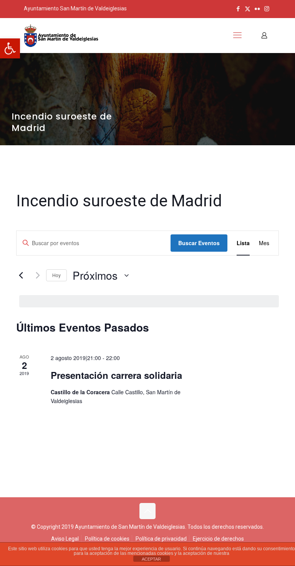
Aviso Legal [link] (65, 539)
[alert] (149, 301)
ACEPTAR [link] (151, 559)
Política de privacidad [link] (161, 539)
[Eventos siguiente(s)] (35, 275)
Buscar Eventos (199, 243)
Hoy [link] (56, 275)
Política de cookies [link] (107, 539)
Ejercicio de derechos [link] (218, 539)
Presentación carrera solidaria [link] (116, 375)
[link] (10, 48)
